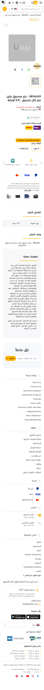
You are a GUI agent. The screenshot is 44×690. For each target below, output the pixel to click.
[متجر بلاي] (18, 618)
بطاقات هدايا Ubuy (33, 460)
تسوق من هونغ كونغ (17, 653)
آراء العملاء (37, 443)
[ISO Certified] (17, 638)
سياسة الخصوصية (18, 669)
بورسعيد (38, 558)
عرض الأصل (34, 19)
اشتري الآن (27, 190)
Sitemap (37, 399)
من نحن (36, 671)
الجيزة (39, 550)
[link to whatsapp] (29, 70)
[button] (21, 2)
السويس (37, 563)
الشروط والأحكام (33, 669)
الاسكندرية (37, 546)
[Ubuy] (35, 2)
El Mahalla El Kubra (32, 567)
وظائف (38, 464)
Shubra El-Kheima (33, 554)
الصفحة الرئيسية (35, 14)
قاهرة (39, 542)
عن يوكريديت (36, 456)
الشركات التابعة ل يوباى (32, 472)
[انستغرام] (33, 676)
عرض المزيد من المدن (32, 575)
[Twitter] (23, 676)
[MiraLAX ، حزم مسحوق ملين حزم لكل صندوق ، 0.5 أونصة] (22, 47)
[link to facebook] (22, 70)
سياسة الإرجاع (35, 447)
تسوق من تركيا (34, 658)
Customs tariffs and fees (29, 407)
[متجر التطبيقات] (33, 618)
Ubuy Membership (33, 420)
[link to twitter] (15, 70)
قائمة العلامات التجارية (32, 439)
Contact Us (35, 386)
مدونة (39, 468)
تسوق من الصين (19, 655)
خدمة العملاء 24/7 (26, 590)
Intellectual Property (31, 395)
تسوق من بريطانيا (18, 650)
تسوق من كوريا (34, 655)
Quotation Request (32, 390)
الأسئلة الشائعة (35, 451)
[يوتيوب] (28, 676)
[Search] (5, 9)
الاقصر (38, 571)
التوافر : (38, 107)
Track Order (35, 403)
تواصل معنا (27, 671)
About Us (37, 382)
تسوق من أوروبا (20, 658)
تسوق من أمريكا (33, 650)
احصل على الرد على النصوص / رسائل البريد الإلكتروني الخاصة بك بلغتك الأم (21, 595)
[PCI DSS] (35, 638)
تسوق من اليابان (33, 653)
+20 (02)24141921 (30, 604)
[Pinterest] (18, 676)
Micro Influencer (33, 415)
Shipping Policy (34, 411)
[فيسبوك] (38, 676)
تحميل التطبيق (35, 435)
